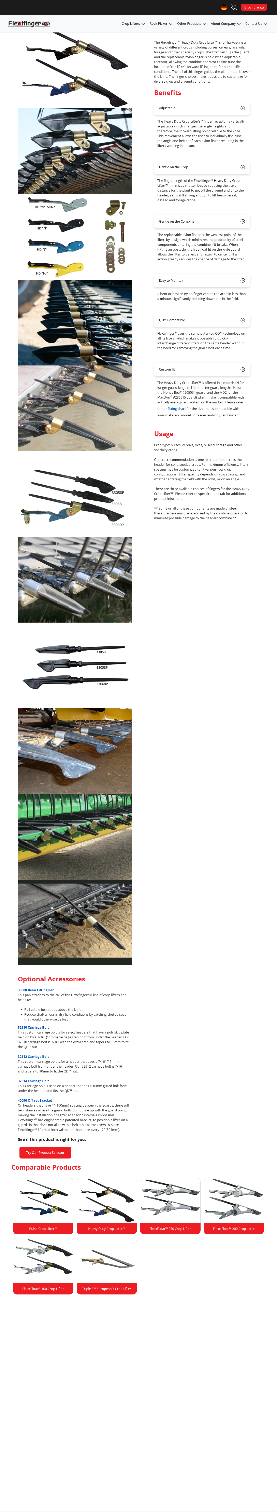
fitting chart (177, 408)
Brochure (251, 7)
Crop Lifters (131, 23)
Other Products (189, 23)
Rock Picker (158, 23)
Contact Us (253, 23)
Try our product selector (45, 1152)
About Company (223, 23)
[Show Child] (143, 24)
